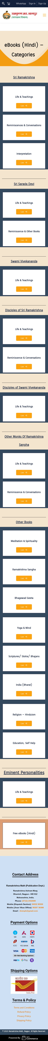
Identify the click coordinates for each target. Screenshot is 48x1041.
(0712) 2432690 (29, 901)
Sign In (32, 3)
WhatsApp (21, 3)
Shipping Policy (24, 1020)
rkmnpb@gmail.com (29, 911)
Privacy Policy (24, 1016)
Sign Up (42, 3)
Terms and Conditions (24, 1008)
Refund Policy (24, 1012)
